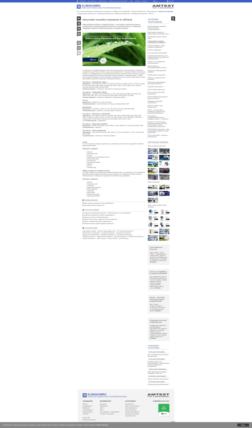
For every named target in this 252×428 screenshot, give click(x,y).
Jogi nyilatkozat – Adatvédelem (109, 412)
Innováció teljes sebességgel (157, 53)
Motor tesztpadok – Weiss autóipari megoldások (157, 46)
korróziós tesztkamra (107, 233)
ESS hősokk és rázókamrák (103, 11)
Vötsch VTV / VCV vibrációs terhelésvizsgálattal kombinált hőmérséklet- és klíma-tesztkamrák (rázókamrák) (158, 124)
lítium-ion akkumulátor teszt (106, 231)
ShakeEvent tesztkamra (136, 236)
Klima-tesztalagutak (155, 50)
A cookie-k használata (106, 414)
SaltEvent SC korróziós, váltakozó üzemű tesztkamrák (100, 219)
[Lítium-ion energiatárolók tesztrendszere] (153, 170)
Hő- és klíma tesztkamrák (85, 11)
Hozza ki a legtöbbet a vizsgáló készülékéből (159, 273)
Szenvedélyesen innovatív (157, 248)
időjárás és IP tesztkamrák (90, 235)
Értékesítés (86, 408)
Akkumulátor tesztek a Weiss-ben (93, 205)
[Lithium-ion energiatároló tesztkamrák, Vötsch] (153, 151)
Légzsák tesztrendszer (156, 86)
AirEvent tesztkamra (120, 236)
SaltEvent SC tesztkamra (104, 236)
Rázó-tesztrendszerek (132, 406)
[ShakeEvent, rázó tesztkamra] (164, 157)
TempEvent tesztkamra (108, 235)
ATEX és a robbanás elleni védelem (157, 78)
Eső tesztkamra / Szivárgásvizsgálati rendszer (157, 66)
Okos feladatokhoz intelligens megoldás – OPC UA (158, 372)
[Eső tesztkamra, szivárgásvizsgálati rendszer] (164, 170)
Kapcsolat (103, 404)
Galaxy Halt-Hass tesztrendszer (158, 379)
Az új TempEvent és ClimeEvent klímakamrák (158, 355)
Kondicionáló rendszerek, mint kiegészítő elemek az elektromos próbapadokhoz (159, 57)
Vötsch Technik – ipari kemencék (118, 238)
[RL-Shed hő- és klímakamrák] (164, 187)
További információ (101, 425)
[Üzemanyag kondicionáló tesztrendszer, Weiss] (153, 187)
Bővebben (153, 262)
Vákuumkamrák (152, 11)
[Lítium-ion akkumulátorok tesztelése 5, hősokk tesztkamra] (164, 218)
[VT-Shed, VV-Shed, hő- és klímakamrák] (153, 193)
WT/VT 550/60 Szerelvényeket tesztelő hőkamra (158, 97)
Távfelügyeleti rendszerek (139, 13)
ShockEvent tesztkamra (124, 235)
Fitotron (151, 13)
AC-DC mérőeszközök (132, 412)
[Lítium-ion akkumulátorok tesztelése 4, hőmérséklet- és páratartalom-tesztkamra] (153, 218)
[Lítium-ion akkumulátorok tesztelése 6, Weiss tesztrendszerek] (153, 225)
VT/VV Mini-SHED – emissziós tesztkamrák (158, 136)
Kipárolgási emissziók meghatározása (159, 321)
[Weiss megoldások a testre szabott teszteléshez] (153, 157)
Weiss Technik (101, 238)
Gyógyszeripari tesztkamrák (86, 13)
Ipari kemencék (130, 416)
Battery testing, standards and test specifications (98, 203)
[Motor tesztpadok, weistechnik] (164, 177)
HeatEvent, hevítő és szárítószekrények (95, 217)
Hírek (101, 408)
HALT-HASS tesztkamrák (156, 89)
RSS (101, 410)
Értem (243, 425)
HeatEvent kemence (88, 236)
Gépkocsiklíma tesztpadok (157, 75)
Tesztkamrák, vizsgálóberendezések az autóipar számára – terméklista (158, 117)
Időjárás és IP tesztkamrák (121, 11)
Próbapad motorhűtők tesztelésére (155, 102)
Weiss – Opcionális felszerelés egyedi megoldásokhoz (158, 299)
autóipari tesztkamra (88, 238)
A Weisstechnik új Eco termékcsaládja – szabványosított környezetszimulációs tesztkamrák (159, 364)
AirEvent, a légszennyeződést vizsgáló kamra (97, 221)
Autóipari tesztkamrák (165, 11)
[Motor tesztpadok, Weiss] (164, 151)
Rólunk (85, 404)
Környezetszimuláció (89, 420)
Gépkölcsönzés (87, 412)
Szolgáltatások (87, 406)
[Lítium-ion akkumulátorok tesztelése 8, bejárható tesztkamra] (153, 231)
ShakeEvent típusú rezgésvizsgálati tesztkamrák (98, 223)
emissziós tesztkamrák (123, 233)
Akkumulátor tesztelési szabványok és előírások (157, 41)
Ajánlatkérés (104, 406)
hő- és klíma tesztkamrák (125, 231)
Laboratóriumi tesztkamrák (105, 13)
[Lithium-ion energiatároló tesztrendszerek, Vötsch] (153, 238)
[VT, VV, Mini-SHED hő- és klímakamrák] (164, 193)
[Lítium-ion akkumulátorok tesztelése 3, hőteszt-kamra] (164, 212)
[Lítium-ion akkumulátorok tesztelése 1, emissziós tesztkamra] (153, 212)
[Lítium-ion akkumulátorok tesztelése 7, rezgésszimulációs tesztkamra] (164, 225)
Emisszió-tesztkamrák (138, 11)
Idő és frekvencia (130, 410)
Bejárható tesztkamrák (122, 13)
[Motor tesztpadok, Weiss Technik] (153, 177)
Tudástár (85, 414)
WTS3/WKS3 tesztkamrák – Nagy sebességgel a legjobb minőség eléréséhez (159, 131)
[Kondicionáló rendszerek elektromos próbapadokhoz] (164, 164)
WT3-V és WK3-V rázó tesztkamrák (156, 106)
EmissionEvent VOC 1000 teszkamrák (157, 93)
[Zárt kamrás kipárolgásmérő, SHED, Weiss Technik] (153, 200)
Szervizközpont (87, 410)
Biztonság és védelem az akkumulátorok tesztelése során (158, 33)
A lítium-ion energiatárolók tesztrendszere (157, 62)
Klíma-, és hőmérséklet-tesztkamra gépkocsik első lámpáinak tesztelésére (157, 111)
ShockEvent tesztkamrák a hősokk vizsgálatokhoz (98, 215)
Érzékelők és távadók (132, 414)
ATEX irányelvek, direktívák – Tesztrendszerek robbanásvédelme (158, 28)
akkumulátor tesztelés (89, 231)
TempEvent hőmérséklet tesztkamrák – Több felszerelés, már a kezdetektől (106, 213)
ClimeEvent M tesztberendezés (158, 384)
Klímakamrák (129, 404)
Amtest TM (86, 418)
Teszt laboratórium (131, 408)
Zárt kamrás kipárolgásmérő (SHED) (157, 71)
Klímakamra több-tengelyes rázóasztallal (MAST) (157, 83)
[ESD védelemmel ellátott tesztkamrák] (153, 164)
